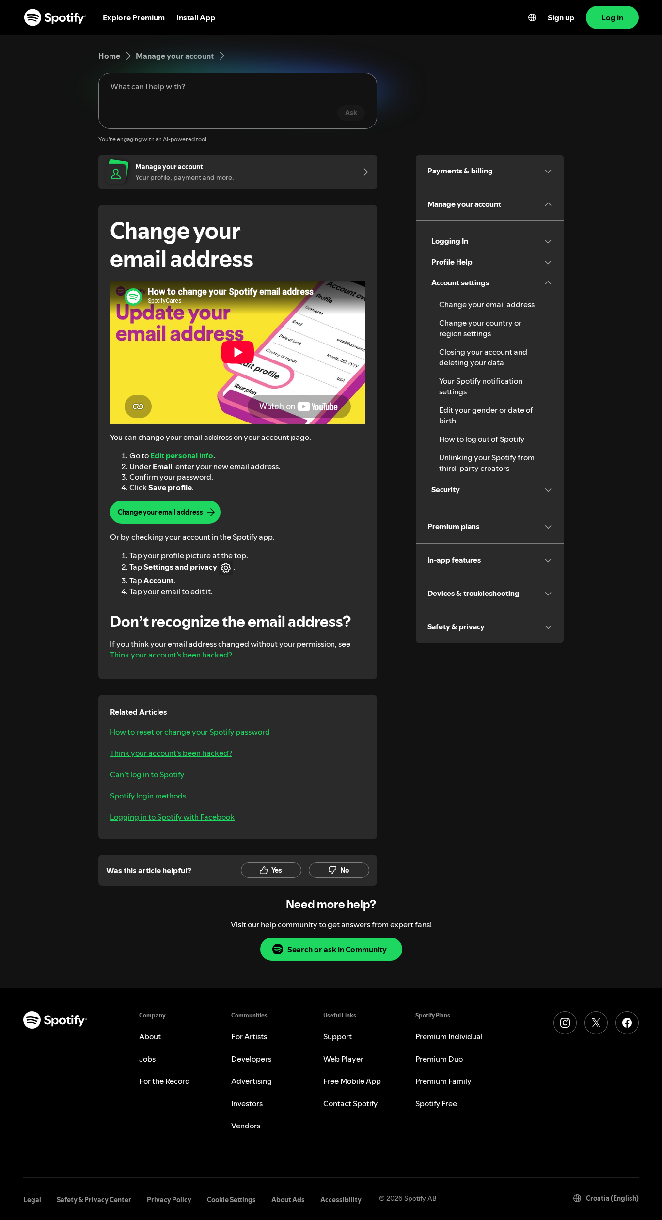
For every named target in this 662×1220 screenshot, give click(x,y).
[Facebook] (627, 1022)
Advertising (251, 1081)
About (150, 1036)
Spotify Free (436, 1103)
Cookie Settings (231, 1199)
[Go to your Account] (362, 172)
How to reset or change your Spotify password (190, 731)
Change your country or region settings (480, 328)
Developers (251, 1058)
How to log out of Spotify (481, 439)
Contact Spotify (350, 1103)
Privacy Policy (169, 1199)
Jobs (147, 1058)
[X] (596, 1022)
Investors (247, 1103)
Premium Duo (439, 1058)
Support (337, 1036)
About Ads (288, 1199)
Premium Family (443, 1081)
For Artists (249, 1036)
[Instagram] (565, 1022)
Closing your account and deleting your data (483, 357)
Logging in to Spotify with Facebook (172, 817)
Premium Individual (449, 1036)
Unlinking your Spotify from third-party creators (487, 462)
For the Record (164, 1081)
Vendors (245, 1125)
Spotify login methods (148, 795)
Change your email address (487, 304)
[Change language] (532, 17)
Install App (195, 17)
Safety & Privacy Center (94, 1199)
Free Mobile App (352, 1081)
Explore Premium (134, 17)
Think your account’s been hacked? (171, 654)
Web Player (343, 1058)
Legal (32, 1199)
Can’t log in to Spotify (147, 774)
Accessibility (341, 1199)
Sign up (561, 17)
